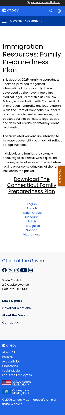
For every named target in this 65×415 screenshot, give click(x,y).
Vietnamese (31, 234)
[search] (51, 11)
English (32, 204)
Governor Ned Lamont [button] (18, 21)
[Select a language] (59, 11)
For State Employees (17, 375)
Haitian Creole (32, 213)
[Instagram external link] (17, 270)
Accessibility (11, 361)
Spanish (31, 230)
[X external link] (11, 270)
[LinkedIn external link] (30, 270)
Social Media (11, 370)
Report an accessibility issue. (45, 2)
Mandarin (31, 217)
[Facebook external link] (4, 270)
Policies (7, 357)
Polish (32, 221)
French (32, 208)
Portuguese (32, 226)
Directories (10, 366)
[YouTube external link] (23, 270)
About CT (9, 352)
